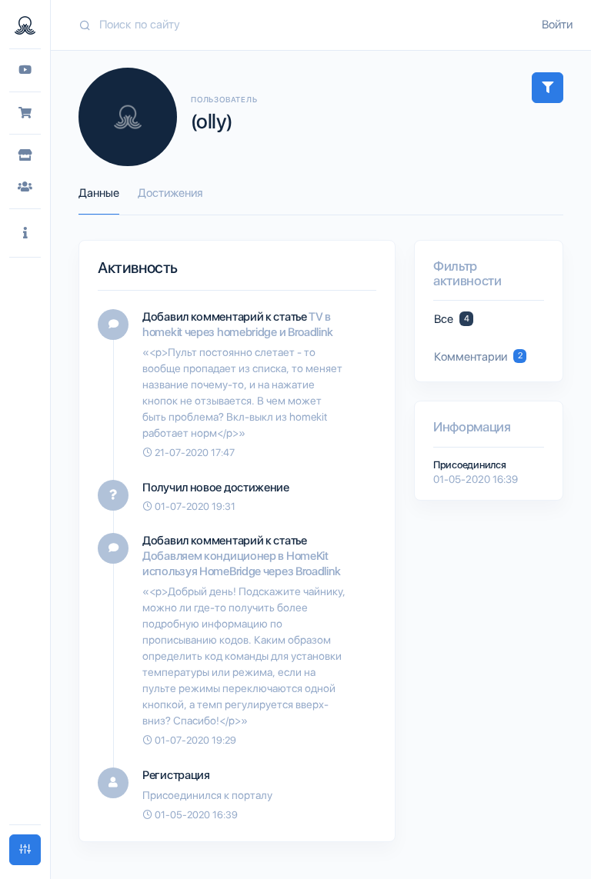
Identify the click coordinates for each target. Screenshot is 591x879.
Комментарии (478, 357)
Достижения (170, 193)
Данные (98, 193)
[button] (25, 233)
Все (451, 319)
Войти (557, 25)
